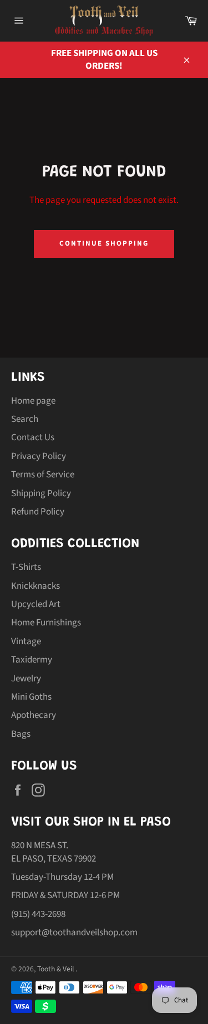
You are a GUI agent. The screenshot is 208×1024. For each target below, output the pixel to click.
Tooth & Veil (56, 969)
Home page (33, 400)
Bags (21, 734)
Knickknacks (35, 586)
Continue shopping (103, 243)
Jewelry (26, 678)
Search (24, 419)
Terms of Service (42, 474)
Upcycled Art (35, 604)
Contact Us (32, 437)
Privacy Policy (38, 456)
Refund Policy (37, 511)
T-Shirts (26, 567)
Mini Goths (31, 697)
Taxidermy (31, 659)
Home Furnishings (46, 622)
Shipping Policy (41, 493)
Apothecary (33, 715)
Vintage (26, 641)
